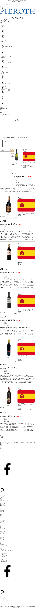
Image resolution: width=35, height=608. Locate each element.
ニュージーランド (3, 531)
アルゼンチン (2, 520)
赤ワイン (1, 498)
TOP (1, 22)
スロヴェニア (2, 528)
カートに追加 (17, 182)
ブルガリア (2, 537)
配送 (2, 551)
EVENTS (1, 107)
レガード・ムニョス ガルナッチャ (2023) (25, 309)
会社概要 (2, 549)
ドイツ (1, 516)
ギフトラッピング (3, 545)
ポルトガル (2, 533)
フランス (1, 515)
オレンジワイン (3, 503)
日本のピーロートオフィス (6, 550)
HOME (1, 109)
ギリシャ (1, 542)
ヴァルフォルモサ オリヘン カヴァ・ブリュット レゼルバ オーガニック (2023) (29, 164)
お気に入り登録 (16, 180)
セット (1, 509)
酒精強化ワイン (3, 505)
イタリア (1, 517)
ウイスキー (2, 506)
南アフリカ (2, 536)
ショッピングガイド (4, 555)
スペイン (1, 527)
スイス (1, 526)
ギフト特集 (2, 544)
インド (1, 522)
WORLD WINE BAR (3, 108)
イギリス (1, 538)
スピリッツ (2, 508)
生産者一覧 (2, 511)
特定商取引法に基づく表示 (6, 553)
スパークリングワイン (4, 500)
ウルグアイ (2, 521)
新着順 (2, 150)
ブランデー (2, 504)
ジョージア (2, 539)
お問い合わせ (3, 556)
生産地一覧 (2, 510)
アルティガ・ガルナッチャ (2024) (24, 356)
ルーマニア (2, 534)
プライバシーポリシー (5, 560)
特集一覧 (1, 548)
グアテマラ (2, 540)
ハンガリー (2, 532)
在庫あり (16, 162)
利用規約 (2, 554)
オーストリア (2, 525)
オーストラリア (3, 523)
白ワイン (1, 499)
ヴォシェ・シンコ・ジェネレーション (24, 213)
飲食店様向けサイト (4, 561)
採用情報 (2, 559)
